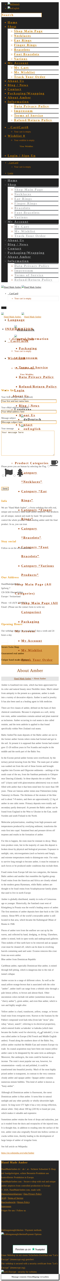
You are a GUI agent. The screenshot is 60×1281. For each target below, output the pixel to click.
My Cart (21, 67)
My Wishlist (24, 72)
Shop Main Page (28, 31)
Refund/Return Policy (33, 120)
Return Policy (23, 1202)
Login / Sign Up (22, 155)
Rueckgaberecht (8, 1202)
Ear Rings (23, 40)
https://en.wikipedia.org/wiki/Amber (17, 1153)
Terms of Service (28, 115)
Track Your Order (30, 76)
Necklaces (22, 35)
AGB (3, 1198)
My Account (31, 640)
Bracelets (22, 49)
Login (10, 173)
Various (21, 58)
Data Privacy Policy (31, 106)
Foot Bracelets (26, 54)
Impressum (23, 111)
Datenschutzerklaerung (11, 1194)
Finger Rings (25, 45)
